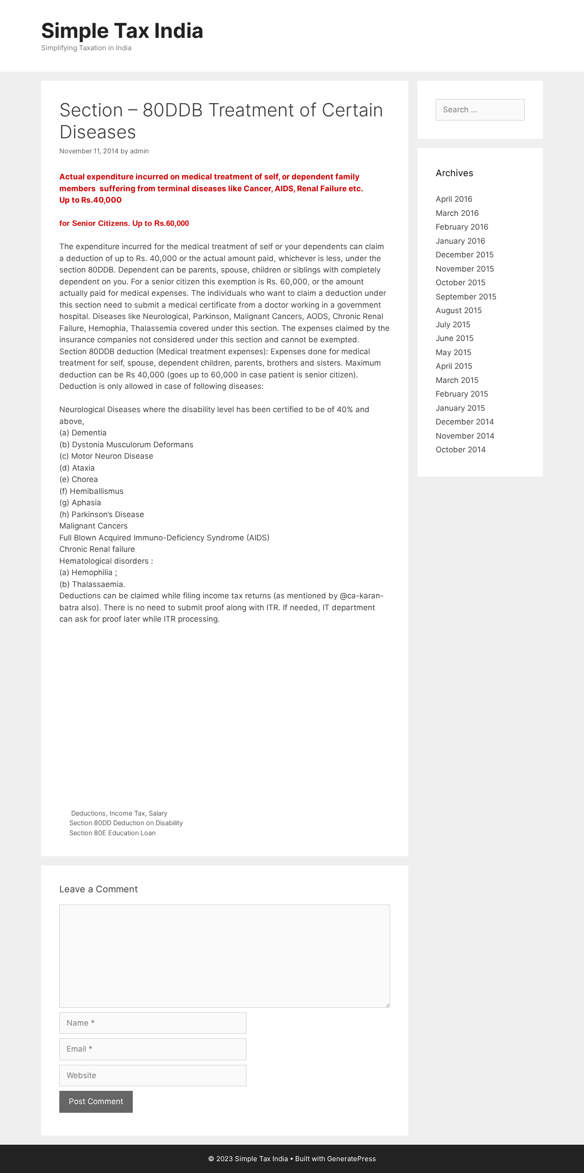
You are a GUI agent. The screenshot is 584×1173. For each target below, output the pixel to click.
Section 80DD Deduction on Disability (126, 823)
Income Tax (127, 813)
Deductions (88, 813)
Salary (158, 813)
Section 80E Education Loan (112, 833)
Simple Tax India (122, 30)
